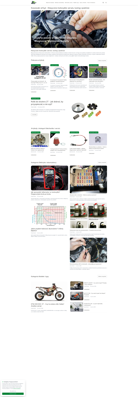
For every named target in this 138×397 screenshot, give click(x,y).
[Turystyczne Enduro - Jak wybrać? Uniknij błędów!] (69, 29)
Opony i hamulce (83, 2)
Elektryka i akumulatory (59, 2)
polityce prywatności (16, 388)
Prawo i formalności (91, 2)
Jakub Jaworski (37, 43)
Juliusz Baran (52, 152)
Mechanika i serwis (69, 2)
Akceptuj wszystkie (13, 393)
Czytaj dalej (34, 114)
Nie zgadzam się (13, 391)
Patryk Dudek (33, 84)
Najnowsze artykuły (50, 2)
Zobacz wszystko (102, 60)
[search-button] (103, 2)
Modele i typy (76, 2)
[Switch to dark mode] (106, 3)
